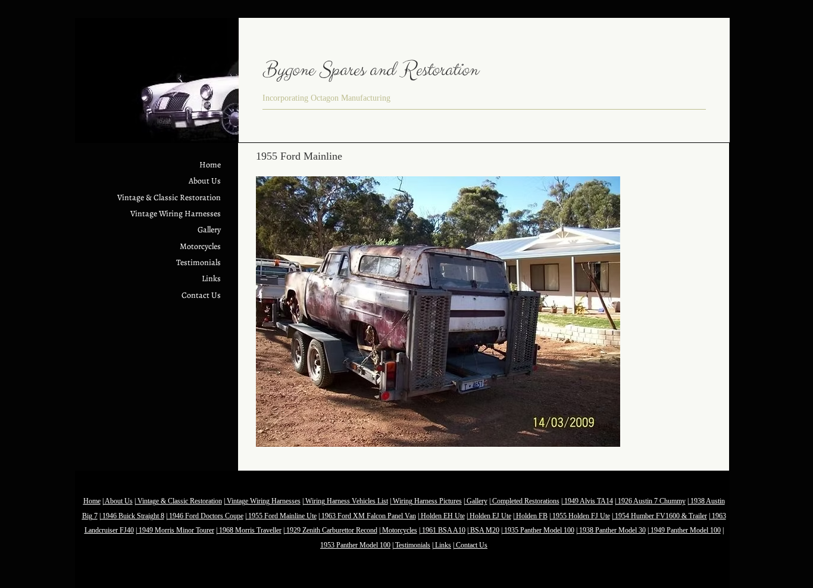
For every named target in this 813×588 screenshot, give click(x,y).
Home (210, 164)
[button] (438, 311)
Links (211, 278)
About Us (205, 180)
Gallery (209, 229)
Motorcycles (200, 246)
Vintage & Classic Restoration (169, 197)
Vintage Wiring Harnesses (175, 213)
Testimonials (198, 262)
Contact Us (201, 295)
